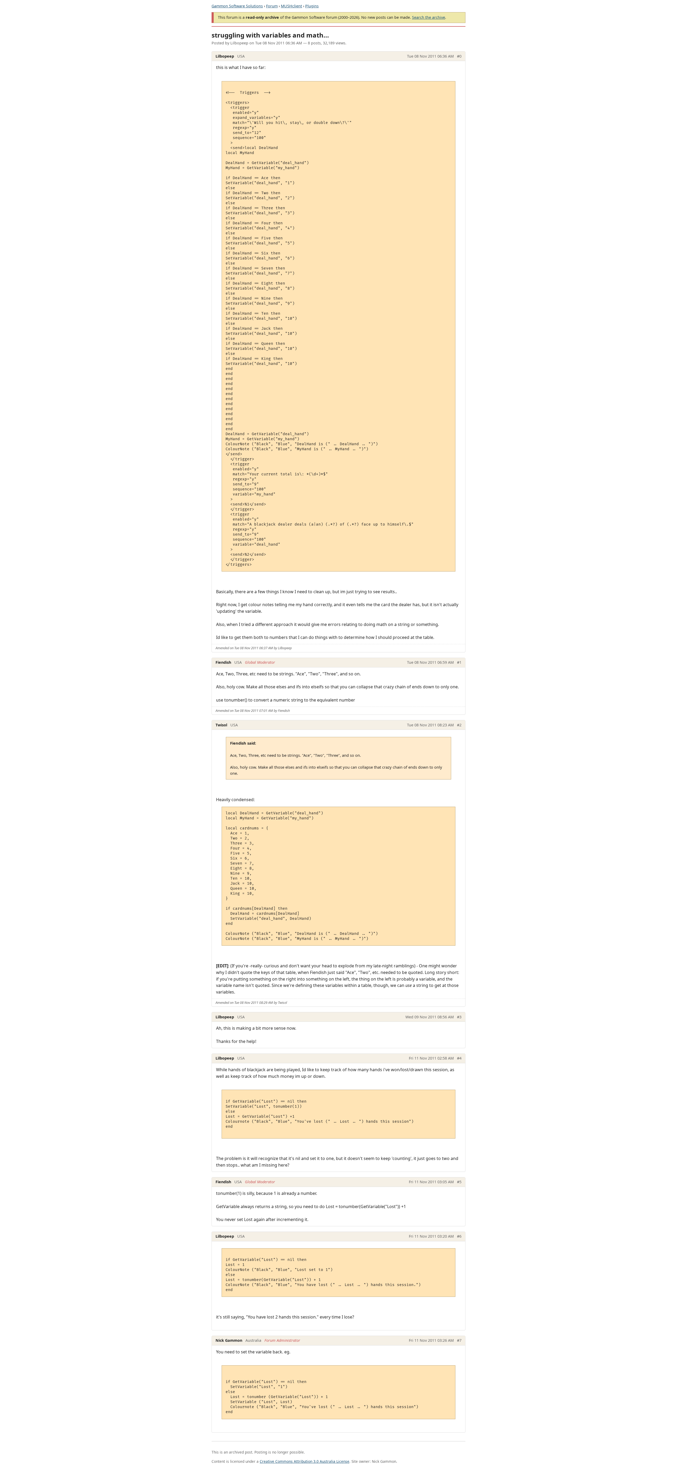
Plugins (312, 5)
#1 (459, 662)
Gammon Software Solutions (237, 5)
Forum (272, 5)
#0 (459, 56)
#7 (459, 1340)
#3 (459, 1016)
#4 (459, 1058)
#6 (459, 1236)
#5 (459, 1181)
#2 (459, 724)
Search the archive (428, 17)
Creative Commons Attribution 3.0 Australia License (304, 1461)
